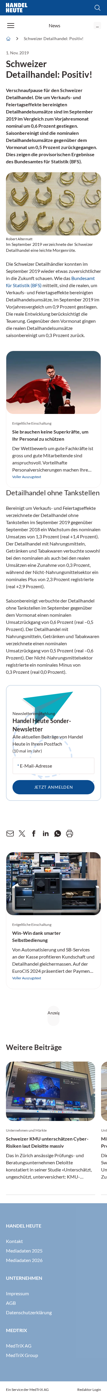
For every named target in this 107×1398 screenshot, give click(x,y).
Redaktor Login (89, 1389)
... (97, 25)
